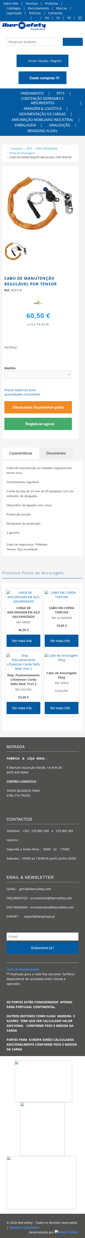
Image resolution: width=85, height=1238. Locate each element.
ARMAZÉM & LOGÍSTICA (42, 108)
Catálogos (14, 8)
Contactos (55, 13)
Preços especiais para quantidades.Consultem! (22, 392)
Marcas (61, 8)
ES (58, 18)
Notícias (35, 13)
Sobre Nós (10, 3)
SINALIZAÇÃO (59, 125)
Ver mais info (22, 640)
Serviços (32, 3)
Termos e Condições (24, 1227)
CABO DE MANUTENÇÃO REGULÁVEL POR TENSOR (40, 157)
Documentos (56, 453)
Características (20, 453)
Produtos (51, 3)
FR (69, 18)
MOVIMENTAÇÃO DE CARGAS (42, 114)
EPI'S (61, 93)
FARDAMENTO (32, 93)
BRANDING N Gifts (43, 131)
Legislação (14, 13)
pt (80, 18)
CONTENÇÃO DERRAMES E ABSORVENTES (42, 100)
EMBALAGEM (25, 125)
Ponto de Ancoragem (22, 153)
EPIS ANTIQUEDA (46, 148)
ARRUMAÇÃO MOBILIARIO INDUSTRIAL (42, 119)
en (47, 18)
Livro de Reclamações (23, 969)
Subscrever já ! (42, 947)
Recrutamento (38, 8)
